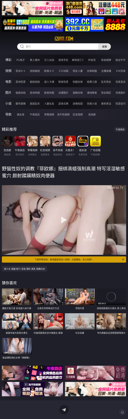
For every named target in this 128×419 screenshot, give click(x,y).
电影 (8, 82)
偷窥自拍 (21, 92)
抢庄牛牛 (121, 60)
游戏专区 (63, 60)
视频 (8, 71)
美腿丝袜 (78, 92)
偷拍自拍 (35, 81)
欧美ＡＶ (49, 71)
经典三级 (92, 81)
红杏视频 (78, 114)
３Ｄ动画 (63, 71)
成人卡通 (49, 81)
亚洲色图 (35, 92)
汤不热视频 (63, 114)
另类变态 (121, 81)
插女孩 (20, 114)
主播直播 (106, 71)
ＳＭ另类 (121, 71)
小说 (8, 103)
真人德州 (35, 60)
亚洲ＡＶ (21, 71)
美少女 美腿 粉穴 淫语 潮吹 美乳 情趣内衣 (24, 268)
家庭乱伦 (35, 103)
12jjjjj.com (63, 39)
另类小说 (92, 103)
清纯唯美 (92, 92)
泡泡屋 (92, 114)
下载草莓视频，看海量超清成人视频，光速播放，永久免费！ (64, 259)
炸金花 (92, 60)
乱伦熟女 (106, 81)
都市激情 (21, 103)
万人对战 (49, 60)
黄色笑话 (106, 103)
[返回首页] (122, 412)
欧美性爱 (63, 81)
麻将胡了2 (77, 60)
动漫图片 (63, 92)
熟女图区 (106, 92)
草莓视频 (49, 114)
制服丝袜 (78, 81)
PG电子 (20, 60)
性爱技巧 (121, 103)
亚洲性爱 (21, 81)
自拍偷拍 (35, 71)
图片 (8, 92)
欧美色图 (49, 92)
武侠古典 (63, 103)
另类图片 (121, 92)
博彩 (8, 60)
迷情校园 (78, 103)
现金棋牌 (106, 60)
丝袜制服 (92, 71)
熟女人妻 (78, 71)
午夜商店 (35, 114)
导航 (8, 114)
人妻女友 (49, 103)
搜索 (104, 46)
